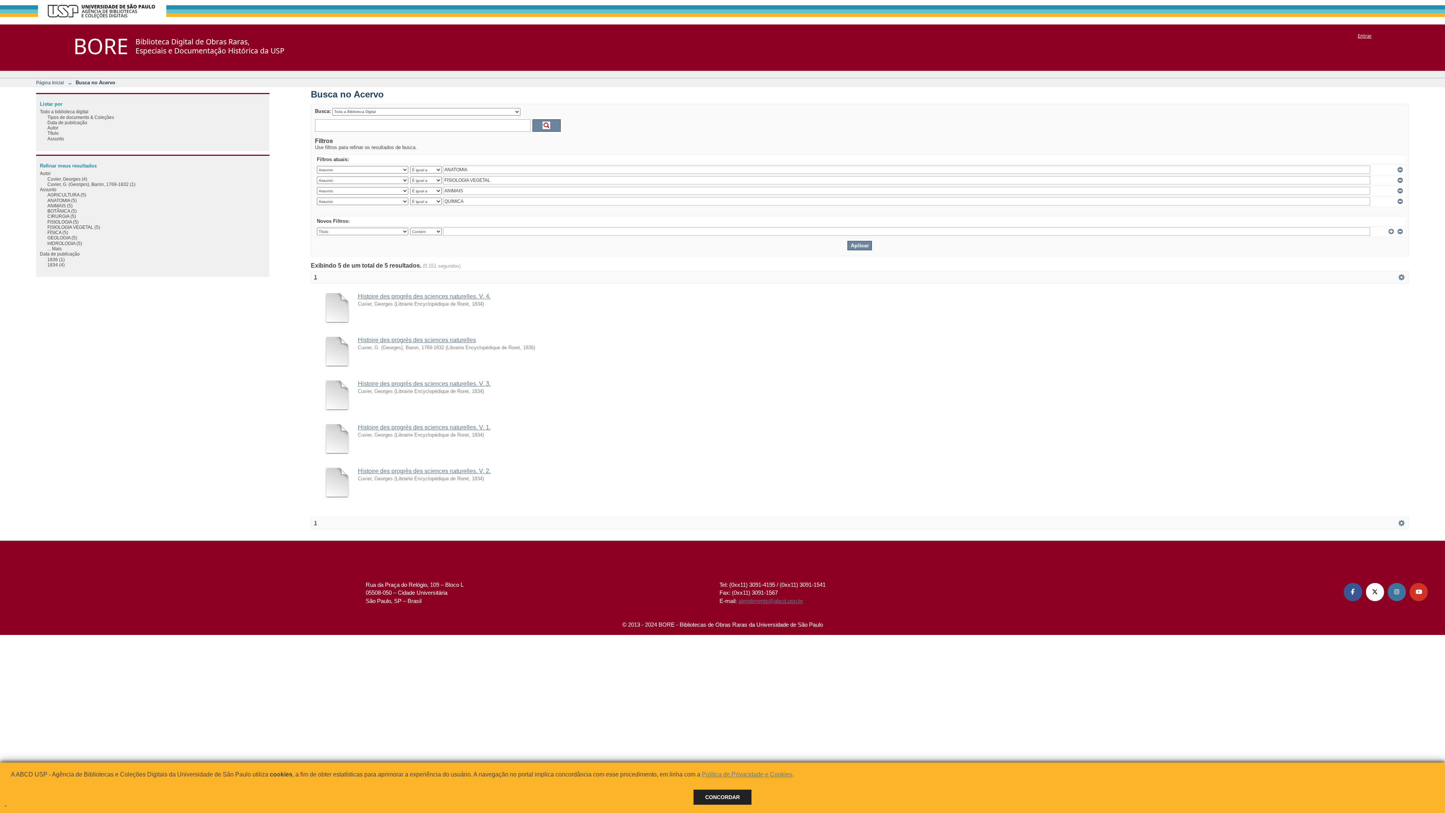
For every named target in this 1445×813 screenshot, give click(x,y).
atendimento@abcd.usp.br (770, 601)
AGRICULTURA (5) (66, 194)
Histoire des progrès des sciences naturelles (417, 340)
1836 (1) (56, 259)
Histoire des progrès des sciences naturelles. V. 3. (424, 384)
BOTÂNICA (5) (62, 211)
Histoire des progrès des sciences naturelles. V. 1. (424, 427)
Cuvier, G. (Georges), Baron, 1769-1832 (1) (91, 184)
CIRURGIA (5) (61, 216)
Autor (52, 127)
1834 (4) (56, 264)
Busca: (323, 111)
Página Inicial (50, 82)
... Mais (54, 248)
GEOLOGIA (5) (62, 237)
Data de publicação (67, 122)
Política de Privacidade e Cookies (747, 774)
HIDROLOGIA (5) (64, 243)
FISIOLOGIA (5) (63, 221)
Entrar (1365, 35)
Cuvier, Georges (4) (67, 179)
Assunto (55, 138)
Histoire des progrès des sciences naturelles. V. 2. (424, 471)
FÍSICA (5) (57, 232)
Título (53, 133)
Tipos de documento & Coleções (80, 117)
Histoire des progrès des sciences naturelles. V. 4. (424, 296)
